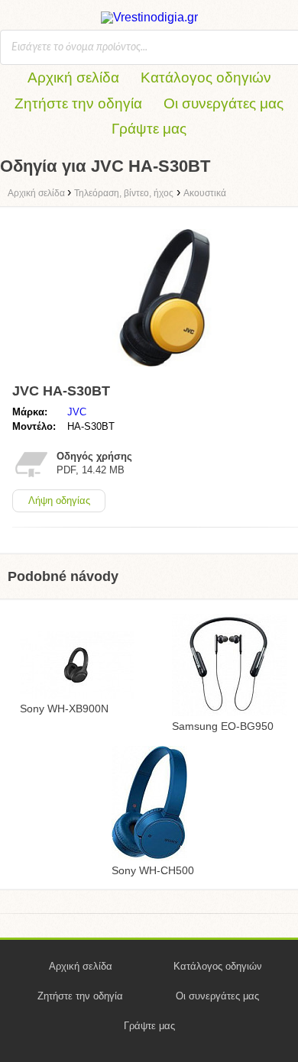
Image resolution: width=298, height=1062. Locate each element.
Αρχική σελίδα (73, 77)
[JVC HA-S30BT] (164, 369)
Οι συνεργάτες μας (223, 103)
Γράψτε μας (149, 129)
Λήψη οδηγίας (59, 500)
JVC (76, 412)
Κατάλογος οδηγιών (206, 77)
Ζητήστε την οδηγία (78, 103)
